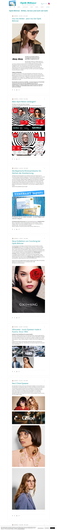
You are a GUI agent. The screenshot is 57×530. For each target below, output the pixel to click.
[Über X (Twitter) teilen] (14, 89)
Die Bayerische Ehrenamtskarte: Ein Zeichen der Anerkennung (26, 172)
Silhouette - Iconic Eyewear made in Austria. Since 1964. (26, 330)
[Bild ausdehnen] (17, 351)
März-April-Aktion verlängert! (24, 101)
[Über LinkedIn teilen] (16, 89)
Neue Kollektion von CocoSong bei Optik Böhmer (26, 242)
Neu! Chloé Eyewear (20, 383)
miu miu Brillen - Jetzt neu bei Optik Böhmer (26, 19)
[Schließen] (55, 528)
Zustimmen (52, 528)
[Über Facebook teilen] (12, 89)
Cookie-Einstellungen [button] (41, 528)
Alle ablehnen (47, 528)
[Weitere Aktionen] (44, 15)
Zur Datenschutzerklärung (20, 528)
